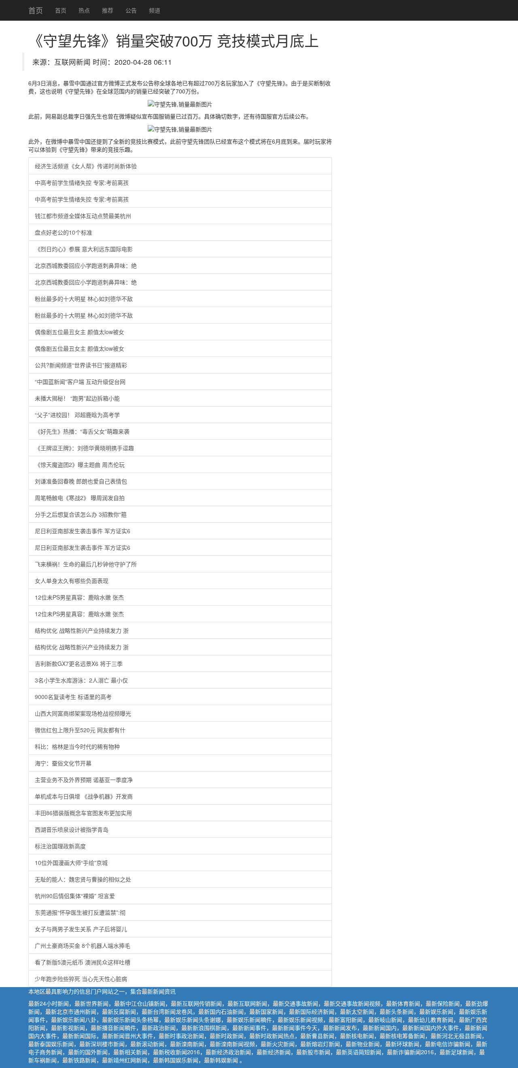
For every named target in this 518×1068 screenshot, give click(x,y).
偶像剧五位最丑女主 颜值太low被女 (79, 332)
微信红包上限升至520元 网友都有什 (80, 730)
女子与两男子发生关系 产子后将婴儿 (81, 929)
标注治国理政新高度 (60, 846)
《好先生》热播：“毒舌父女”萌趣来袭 (82, 431)
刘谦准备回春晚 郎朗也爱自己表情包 (81, 481)
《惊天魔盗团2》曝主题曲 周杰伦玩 (80, 464)
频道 (154, 10)
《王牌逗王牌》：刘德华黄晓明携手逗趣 (84, 448)
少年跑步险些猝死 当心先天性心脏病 (81, 979)
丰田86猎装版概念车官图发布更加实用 (83, 813)
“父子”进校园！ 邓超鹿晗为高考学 (77, 415)
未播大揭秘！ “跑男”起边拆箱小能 (77, 398)
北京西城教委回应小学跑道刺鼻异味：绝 (86, 265)
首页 (35, 10)
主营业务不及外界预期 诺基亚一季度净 (84, 780)
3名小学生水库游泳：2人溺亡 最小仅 (81, 680)
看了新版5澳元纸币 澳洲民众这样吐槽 (82, 962)
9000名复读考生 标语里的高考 (73, 697)
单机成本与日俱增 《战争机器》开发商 (84, 796)
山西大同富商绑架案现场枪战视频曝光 (83, 713)
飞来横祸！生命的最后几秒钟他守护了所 (86, 564)
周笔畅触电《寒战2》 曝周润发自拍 (80, 498)
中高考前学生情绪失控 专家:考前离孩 (82, 182)
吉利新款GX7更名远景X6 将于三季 (79, 663)
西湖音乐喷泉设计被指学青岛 (71, 829)
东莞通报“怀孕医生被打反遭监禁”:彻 (80, 912)
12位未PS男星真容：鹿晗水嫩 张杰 (79, 597)
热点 (84, 10)
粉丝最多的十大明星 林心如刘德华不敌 (84, 299)
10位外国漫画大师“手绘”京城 (71, 862)
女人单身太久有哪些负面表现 (71, 580)
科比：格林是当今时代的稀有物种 (77, 746)
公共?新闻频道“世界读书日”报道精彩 (81, 365)
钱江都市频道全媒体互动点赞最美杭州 (83, 216)
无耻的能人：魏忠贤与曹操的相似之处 (83, 879)
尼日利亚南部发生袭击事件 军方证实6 (82, 531)
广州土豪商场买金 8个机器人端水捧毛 (82, 945)
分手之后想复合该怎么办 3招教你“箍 (81, 514)
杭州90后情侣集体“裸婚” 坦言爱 (75, 896)
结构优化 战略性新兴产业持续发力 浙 (82, 630)
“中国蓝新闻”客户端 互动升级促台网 (80, 381)
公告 (131, 10)
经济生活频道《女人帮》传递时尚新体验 (86, 166)
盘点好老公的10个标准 (63, 232)
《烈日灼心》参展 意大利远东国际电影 (84, 249)
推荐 (107, 10)
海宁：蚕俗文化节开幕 (63, 763)
